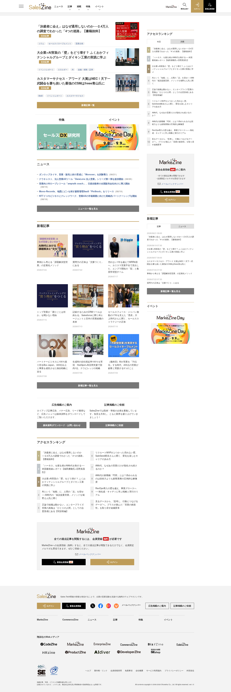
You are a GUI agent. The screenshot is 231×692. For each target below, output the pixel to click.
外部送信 (190, 670)
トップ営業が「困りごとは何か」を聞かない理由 (51, 313)
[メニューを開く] (21, 6)
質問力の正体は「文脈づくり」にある (88, 263)
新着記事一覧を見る (88, 385)
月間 (182, 41)
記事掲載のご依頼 (114, 425)
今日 (159, 41)
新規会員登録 (65, 562)
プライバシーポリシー (174, 670)
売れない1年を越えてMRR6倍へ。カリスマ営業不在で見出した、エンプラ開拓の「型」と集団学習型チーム (123, 266)
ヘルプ (88, 670)
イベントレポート (46, 69)
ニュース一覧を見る (88, 208)
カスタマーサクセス (74, 95)
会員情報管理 (116, 670)
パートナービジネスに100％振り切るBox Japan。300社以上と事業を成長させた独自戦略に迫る (52, 366)
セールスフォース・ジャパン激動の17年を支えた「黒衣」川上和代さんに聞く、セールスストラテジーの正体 (123, 316)
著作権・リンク (100, 670)
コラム (41, 43)
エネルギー (62, 69)
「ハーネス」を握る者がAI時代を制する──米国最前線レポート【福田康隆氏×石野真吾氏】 (63, 469)
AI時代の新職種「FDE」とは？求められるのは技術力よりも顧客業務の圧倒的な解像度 (116, 478)
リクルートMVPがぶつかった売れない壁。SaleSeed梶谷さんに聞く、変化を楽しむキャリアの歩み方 (116, 456)
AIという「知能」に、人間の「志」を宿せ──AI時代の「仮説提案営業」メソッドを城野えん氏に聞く (63, 495)
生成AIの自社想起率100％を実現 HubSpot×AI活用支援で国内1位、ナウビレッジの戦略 (88, 365)
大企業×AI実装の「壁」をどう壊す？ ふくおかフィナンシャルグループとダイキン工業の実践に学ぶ (73, 56)
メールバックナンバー (90, 554)
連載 (79, 6)
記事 (70, 6)
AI (73, 69)
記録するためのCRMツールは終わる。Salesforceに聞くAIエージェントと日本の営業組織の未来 (88, 316)
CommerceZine (70, 619)
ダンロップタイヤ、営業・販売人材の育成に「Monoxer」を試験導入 (78, 174)
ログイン (114, 562)
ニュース (58, 6)
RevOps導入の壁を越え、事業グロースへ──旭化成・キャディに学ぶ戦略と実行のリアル (116, 491)
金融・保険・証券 (85, 69)
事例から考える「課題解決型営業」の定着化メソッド (52, 263)
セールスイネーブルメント (60, 43)
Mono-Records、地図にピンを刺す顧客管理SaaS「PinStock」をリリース (81, 191)
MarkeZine (42, 619)
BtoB (40, 95)
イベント (99, 6)
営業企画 (79, 43)
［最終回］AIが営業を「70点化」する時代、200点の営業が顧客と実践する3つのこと (123, 365)
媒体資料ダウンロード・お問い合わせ (61, 425)
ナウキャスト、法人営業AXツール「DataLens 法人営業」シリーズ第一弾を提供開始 (86, 178)
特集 (88, 6)
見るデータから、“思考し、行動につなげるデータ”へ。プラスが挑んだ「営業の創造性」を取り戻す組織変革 (116, 504)
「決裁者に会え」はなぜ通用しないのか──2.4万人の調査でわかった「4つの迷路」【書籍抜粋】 (73, 30)
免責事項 (128, 670)
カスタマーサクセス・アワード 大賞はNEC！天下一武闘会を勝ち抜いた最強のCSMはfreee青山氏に (73, 82)
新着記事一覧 (88, 105)
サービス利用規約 (153, 670)
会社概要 (139, 670)
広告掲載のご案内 (157, 605)
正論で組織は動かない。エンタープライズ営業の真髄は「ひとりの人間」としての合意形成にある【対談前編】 (63, 508)
